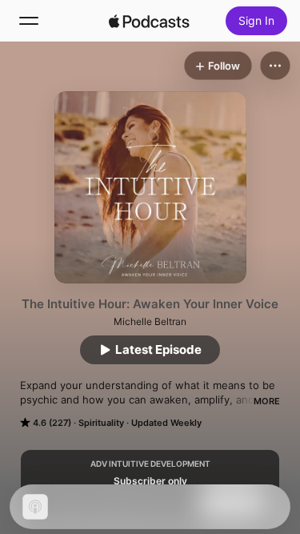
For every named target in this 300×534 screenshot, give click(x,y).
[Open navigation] (28, 20)
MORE (267, 401)
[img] (150, 21)
